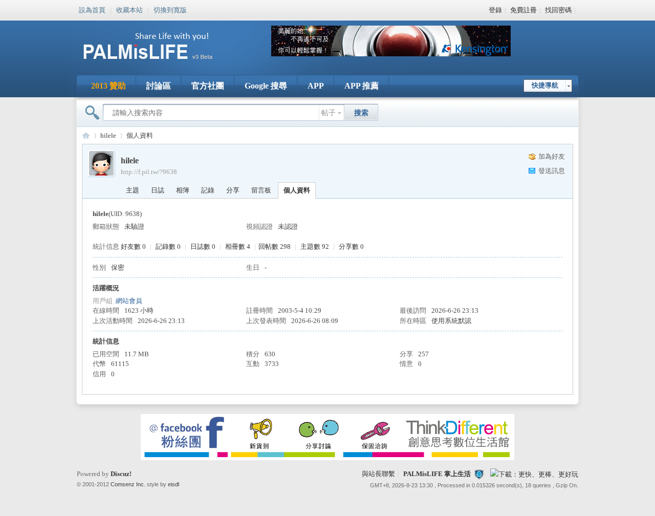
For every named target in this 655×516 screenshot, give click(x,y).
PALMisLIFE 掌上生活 (437, 474)
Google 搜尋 (266, 85)
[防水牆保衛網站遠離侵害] (479, 474)
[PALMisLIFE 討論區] (159, 63)
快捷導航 (545, 85)
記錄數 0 (168, 246)
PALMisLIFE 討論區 (86, 135)
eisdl (173, 484)
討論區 (158, 85)
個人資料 (296, 190)
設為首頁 (92, 9)
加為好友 (551, 156)
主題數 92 (314, 246)
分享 (232, 190)
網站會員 (129, 301)
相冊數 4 (237, 246)
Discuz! (121, 474)
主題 (132, 190)
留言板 (261, 190)
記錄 (207, 190)
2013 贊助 (108, 85)
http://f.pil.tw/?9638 (149, 172)
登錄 (495, 10)
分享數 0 (351, 246)
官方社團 (207, 85)
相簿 (182, 190)
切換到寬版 (170, 9)
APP (316, 85)
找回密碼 (558, 10)
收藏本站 (129, 9)
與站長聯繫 (378, 474)
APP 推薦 (361, 85)
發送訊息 (551, 171)
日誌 (157, 190)
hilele (108, 135)
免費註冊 (523, 10)
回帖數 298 (274, 246)
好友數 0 (133, 246)
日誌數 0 (202, 246)
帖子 (328, 113)
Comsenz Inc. (128, 484)
